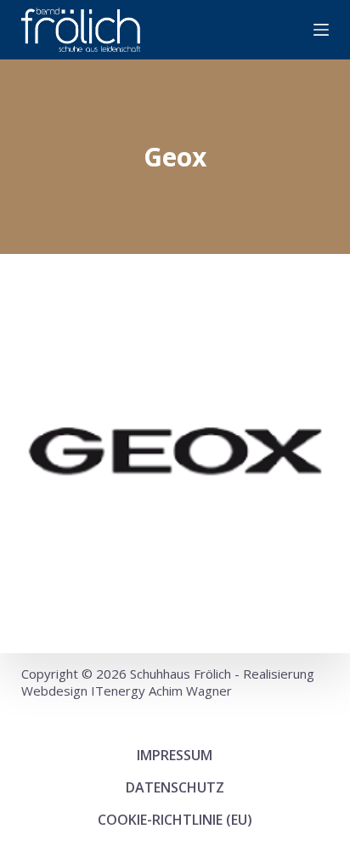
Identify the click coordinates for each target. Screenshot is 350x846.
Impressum (174, 755)
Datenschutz (175, 787)
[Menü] (321, 29)
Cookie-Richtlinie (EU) (175, 819)
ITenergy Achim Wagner (161, 690)
